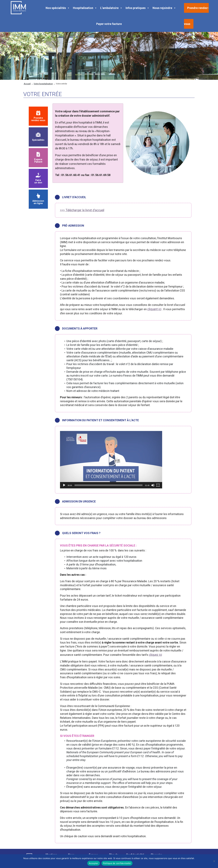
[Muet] (152, 485)
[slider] (109, 485)
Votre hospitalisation (43, 83)
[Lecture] (64, 485)
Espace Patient (38, 160)
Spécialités (38, 140)
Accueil (27, 83)
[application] (111, 459)
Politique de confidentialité (117, 863)
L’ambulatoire (109, 8)
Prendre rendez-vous (38, 119)
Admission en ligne (38, 202)
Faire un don (38, 181)
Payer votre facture (109, 24)
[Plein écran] (158, 485)
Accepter (93, 863)
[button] (111, 459)
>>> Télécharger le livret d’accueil (82, 210)
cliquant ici (154, 309)
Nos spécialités (56, 8)
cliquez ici (155, 655)
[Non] (214, 861)
